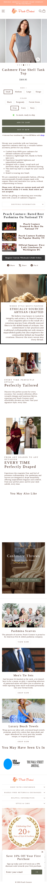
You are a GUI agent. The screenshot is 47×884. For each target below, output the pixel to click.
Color (23, 98)
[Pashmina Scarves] (23, 615)
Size (23, 88)
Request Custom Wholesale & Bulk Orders (23, 258)
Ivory (23, 108)
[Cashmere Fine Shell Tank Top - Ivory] (16, 532)
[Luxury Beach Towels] (23, 711)
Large (28, 92)
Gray (15, 108)
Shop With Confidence (22, 787)
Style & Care (23, 803)
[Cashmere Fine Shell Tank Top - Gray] (13, 532)
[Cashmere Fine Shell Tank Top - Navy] (10, 534)
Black (9, 102)
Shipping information (23, 204)
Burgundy (20, 102)
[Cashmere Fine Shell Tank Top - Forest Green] (10, 532)
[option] (18, 763)
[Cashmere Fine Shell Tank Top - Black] (5, 532)
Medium (18, 92)
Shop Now (23, 693)
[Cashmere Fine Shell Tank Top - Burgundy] (7, 532)
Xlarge (38, 92)
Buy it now (23, 130)
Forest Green (34, 102)
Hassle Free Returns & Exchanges (22, 792)
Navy (32, 108)
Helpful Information (23, 798)
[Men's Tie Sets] (23, 660)
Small (8, 92)
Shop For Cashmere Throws (23, 580)
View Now (23, 642)
